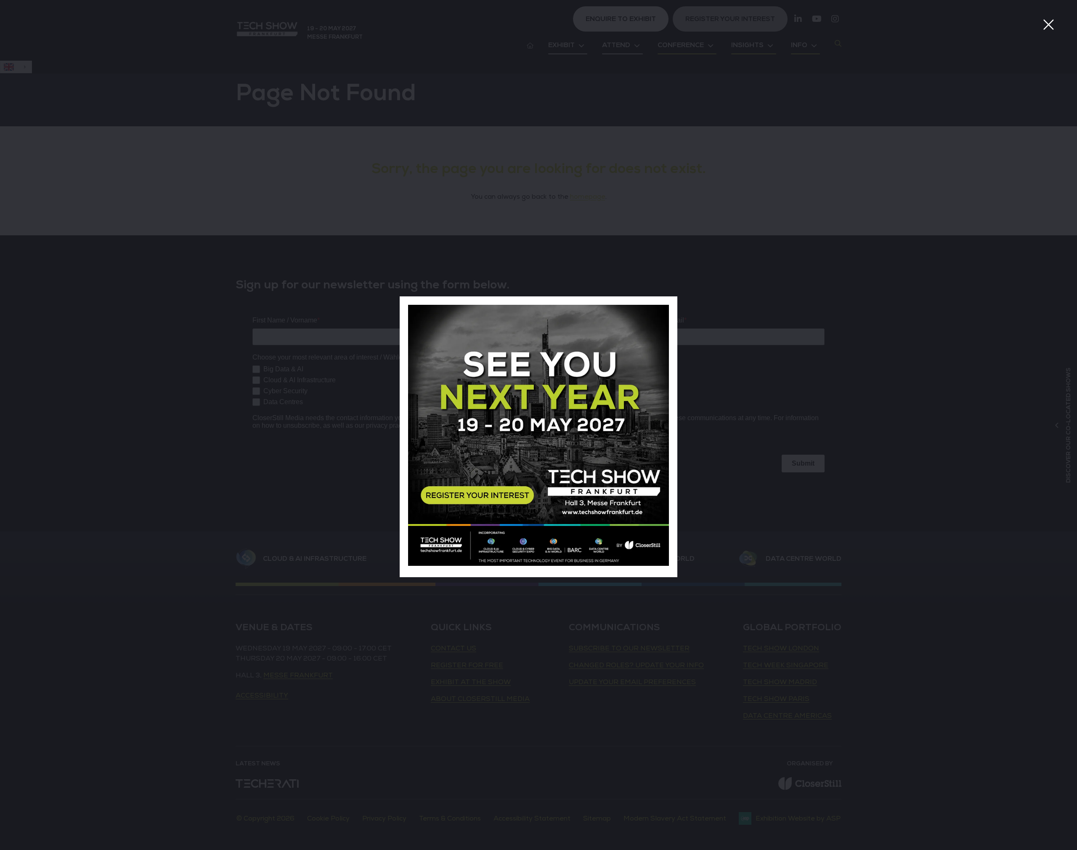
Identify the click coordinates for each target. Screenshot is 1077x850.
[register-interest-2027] (538, 564)
